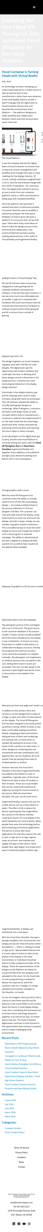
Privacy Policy (21, 1153)
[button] (34, 7)
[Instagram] (29, 1224)
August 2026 (10, 1100)
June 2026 (9, 1108)
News (21, 1162)
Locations (21, 1157)
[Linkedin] (14, 1224)
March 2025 (10, 1117)
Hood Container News (14, 1132)
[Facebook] (19, 1224)
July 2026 (9, 1104)
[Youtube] (24, 1224)
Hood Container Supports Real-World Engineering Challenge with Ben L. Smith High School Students (22, 1076)
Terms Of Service (21, 1148)
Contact (21, 1167)
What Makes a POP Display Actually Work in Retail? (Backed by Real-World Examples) (22, 1048)
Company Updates (13, 1128)
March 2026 (10, 1113)
